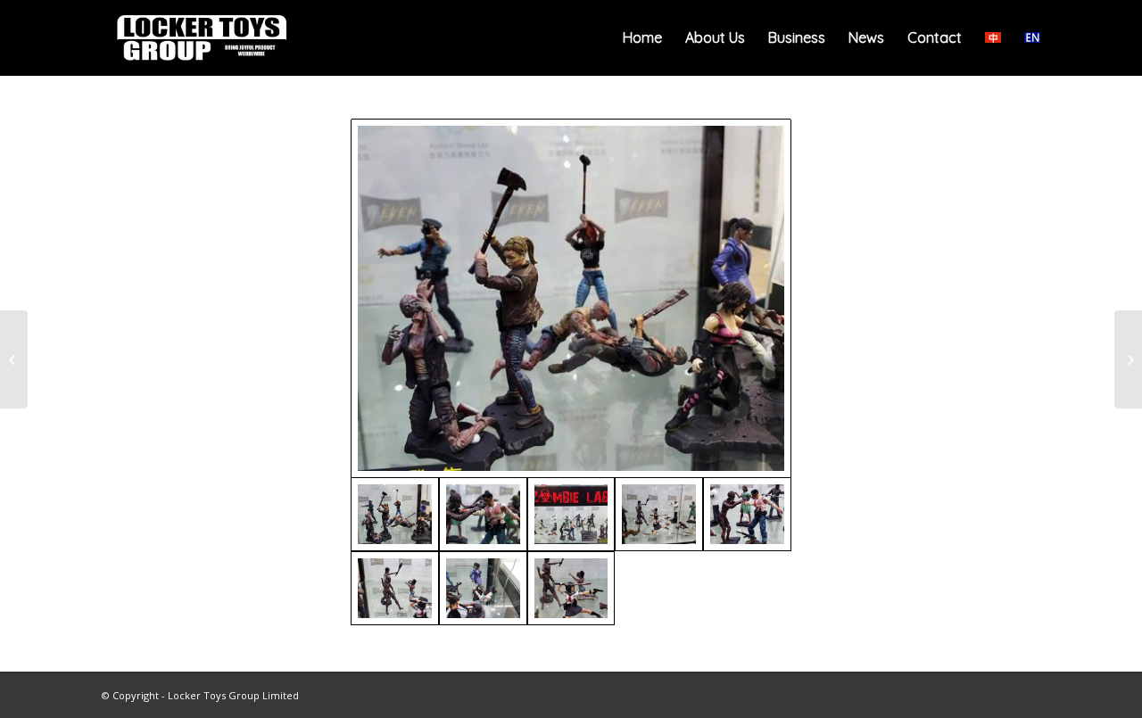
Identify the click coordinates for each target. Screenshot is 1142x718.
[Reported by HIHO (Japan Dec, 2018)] (1128, 359)
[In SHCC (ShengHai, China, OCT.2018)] (14, 359)
